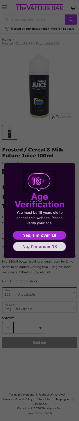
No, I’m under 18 (39, 246)
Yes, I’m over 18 (39, 235)
